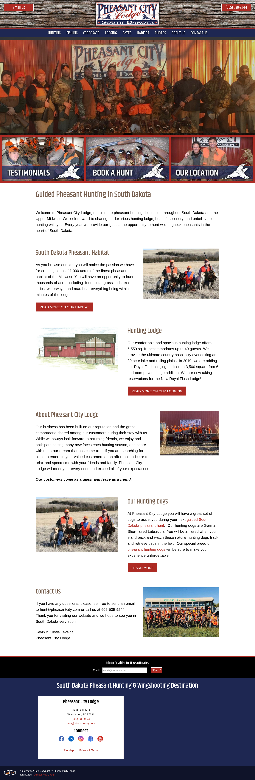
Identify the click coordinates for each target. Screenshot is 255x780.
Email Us (19, 7)
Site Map (68, 750)
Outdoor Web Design (44, 774)
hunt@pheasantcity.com (81, 723)
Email (96, 670)
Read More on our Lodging (157, 391)
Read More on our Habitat (64, 307)
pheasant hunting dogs (146, 549)
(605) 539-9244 (236, 7)
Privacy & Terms (88, 750)
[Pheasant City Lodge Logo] (127, 14)
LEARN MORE (142, 568)
